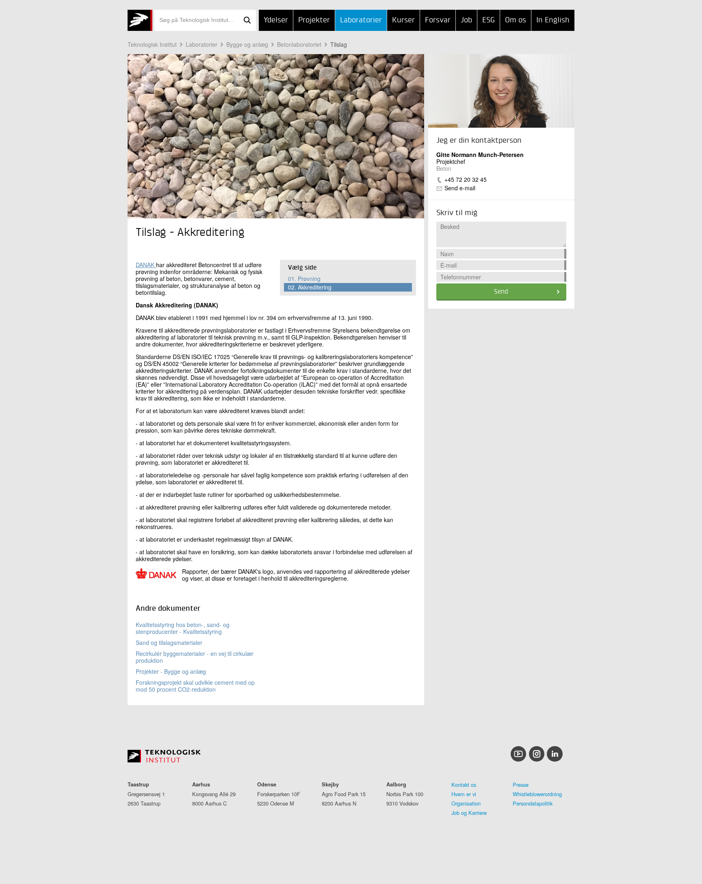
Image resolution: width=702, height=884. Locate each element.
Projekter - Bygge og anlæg (171, 671)
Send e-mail (459, 188)
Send (501, 292)
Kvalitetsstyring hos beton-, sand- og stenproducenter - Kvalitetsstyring (183, 628)
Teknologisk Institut (152, 44)
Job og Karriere (469, 813)
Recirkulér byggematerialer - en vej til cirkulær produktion (195, 656)
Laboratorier (361, 20)
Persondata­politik (532, 803)
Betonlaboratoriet (299, 44)
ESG (488, 20)
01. (304, 278)
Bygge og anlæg (247, 44)
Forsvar (438, 20)
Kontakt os (463, 784)
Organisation (466, 803)
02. (310, 287)
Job (466, 20)
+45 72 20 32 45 (465, 179)
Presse (521, 784)
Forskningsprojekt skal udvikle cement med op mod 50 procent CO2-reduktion (195, 685)
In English (553, 20)
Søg (247, 20)
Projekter (314, 20)
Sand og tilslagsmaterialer (169, 642)
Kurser (403, 20)
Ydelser (276, 20)
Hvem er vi (463, 794)
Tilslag (338, 44)
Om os (515, 20)
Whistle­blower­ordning (537, 794)
